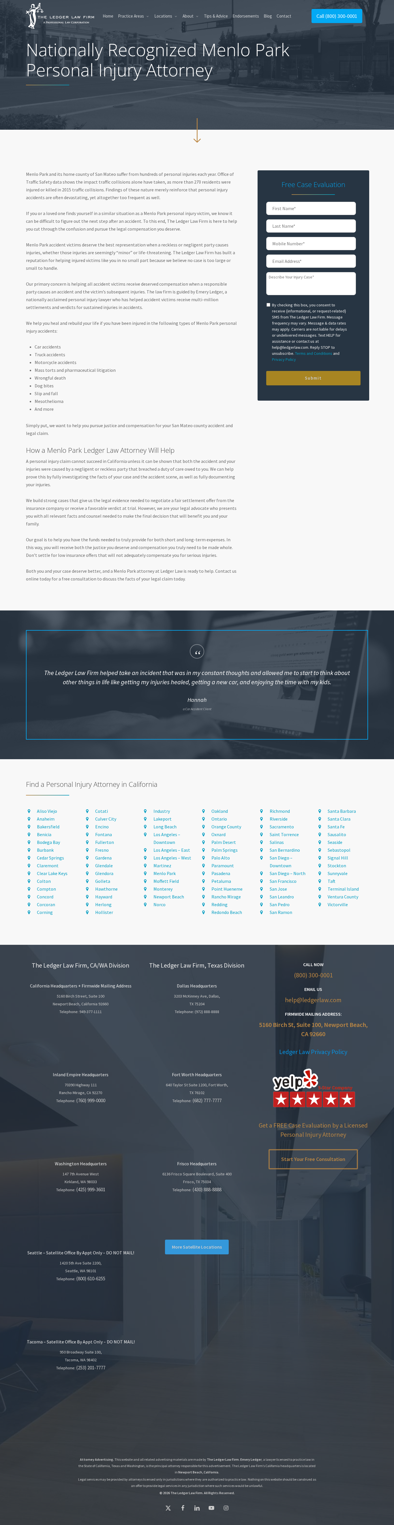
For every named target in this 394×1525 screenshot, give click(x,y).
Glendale (104, 865)
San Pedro (280, 904)
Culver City (105, 819)
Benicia (44, 834)
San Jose (278, 889)
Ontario (219, 819)
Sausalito (337, 834)
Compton (46, 889)
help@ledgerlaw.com (313, 1000)
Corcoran (46, 904)
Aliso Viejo (47, 811)
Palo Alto (220, 858)
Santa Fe (336, 827)
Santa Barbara (342, 811)
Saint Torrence (284, 834)
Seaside (335, 842)
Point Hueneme (227, 889)
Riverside (279, 819)
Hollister (104, 912)
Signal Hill (338, 858)
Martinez (162, 865)
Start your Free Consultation (313, 1159)
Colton (44, 881)
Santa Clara (339, 819)
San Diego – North (287, 873)
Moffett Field (166, 881)
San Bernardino (285, 850)
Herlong (103, 904)
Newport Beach (168, 897)
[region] (197, 684)
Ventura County (343, 897)
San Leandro (282, 897)
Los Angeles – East (171, 850)
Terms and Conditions (313, 353)
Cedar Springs (50, 858)
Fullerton (104, 842)
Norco (159, 904)
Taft (331, 881)
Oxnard (218, 834)
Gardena (103, 858)
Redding (219, 904)
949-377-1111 (90, 1011)
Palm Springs (224, 850)
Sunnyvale (338, 873)
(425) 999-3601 (90, 1189)
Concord (45, 897)
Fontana (103, 834)
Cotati (101, 811)
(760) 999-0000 (90, 1100)
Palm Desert (223, 842)
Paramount (222, 865)
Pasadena (220, 873)
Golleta (102, 881)
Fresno (102, 850)
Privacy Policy (284, 359)
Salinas (277, 842)
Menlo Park (164, 873)
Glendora (104, 873)
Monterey (162, 889)
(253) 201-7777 (90, 1367)
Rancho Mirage (226, 897)
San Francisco (283, 881)
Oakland (219, 811)
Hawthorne (106, 889)
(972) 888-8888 (207, 1011)
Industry (161, 811)
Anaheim (46, 819)
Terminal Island (343, 889)
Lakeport (162, 819)
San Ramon (281, 912)
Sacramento (282, 827)
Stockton (337, 865)
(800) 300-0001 (313, 975)
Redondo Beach (226, 912)
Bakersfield (48, 827)
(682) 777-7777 (207, 1100)
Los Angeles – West (172, 858)
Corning (45, 912)
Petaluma (221, 881)
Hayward (103, 897)
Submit (313, 378)
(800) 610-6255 (90, 1278)
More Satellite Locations (197, 1247)
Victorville (338, 904)
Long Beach (165, 827)
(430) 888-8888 (207, 1189)
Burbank (45, 850)
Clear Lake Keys (52, 873)
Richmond (280, 811)
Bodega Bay (48, 842)
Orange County (226, 827)
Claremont (48, 865)
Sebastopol (339, 850)
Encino (102, 827)
